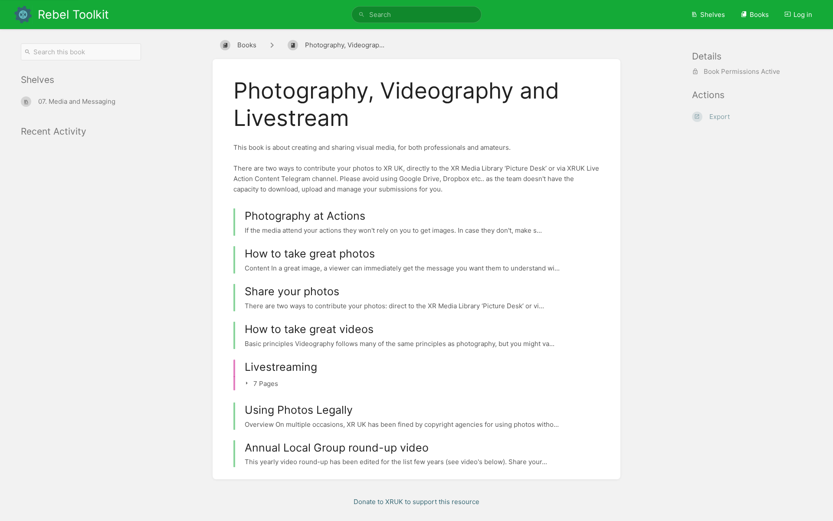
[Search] (361, 14)
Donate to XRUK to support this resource (416, 502)
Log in (803, 14)
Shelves (712, 14)
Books (759, 14)
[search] (416, 14)
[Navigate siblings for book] (272, 45)
